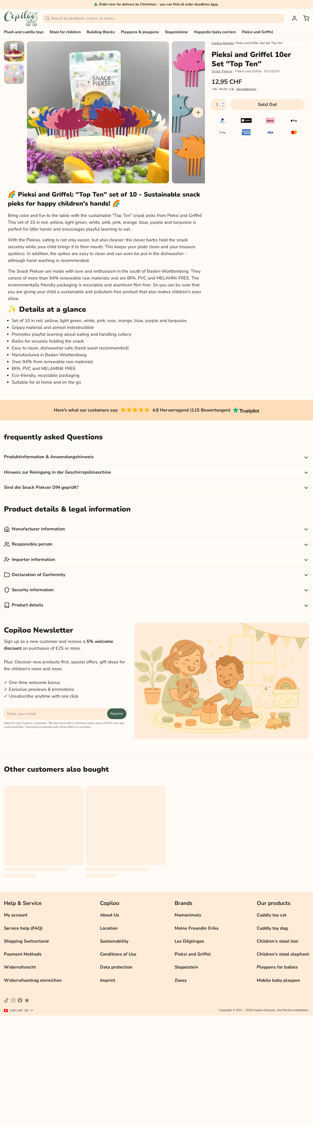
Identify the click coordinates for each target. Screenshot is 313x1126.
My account (15, 915)
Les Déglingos (189, 941)
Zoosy (181, 980)
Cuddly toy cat (271, 915)
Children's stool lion (277, 941)
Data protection (116, 967)
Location (109, 928)
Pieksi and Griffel (193, 954)
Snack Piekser (222, 71)
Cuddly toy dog (272, 928)
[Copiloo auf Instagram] (13, 1000)
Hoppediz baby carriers (215, 32)
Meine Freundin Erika (197, 928)
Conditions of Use (118, 954)
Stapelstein (186, 967)
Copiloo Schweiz (223, 43)
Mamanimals (188, 915)
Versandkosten (246, 89)
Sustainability (114, 941)
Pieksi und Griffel (257, 32)
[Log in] (292, 18)
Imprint (107, 980)
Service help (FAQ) (23, 928)
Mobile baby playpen (278, 980)
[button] (267, 104)
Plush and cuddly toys (24, 32)
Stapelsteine (176, 32)
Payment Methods (23, 954)
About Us (109, 915)
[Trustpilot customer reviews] (246, 410)
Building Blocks (101, 32)
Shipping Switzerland (26, 941)
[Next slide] (197, 112)
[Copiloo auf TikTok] (6, 1000)
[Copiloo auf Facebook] (20, 1000)
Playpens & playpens (140, 32)
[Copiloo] (20, 18)
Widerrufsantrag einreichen (33, 980)
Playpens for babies (277, 967)
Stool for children (65, 32)
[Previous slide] (33, 112)
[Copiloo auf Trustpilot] (26, 1000)
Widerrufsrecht (20, 967)
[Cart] (304, 18)
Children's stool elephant (283, 954)
